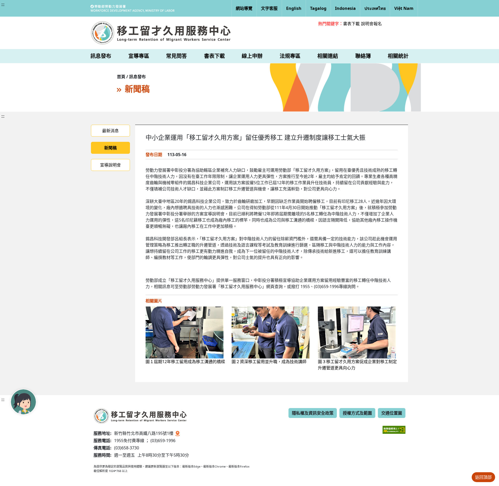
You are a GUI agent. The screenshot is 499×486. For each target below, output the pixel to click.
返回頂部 (483, 477)
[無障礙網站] (394, 426)
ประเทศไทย (375, 8)
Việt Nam (403, 8)
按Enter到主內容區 (47, 9)
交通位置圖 (391, 413)
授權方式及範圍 (357, 413)
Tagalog (318, 8)
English (293, 8)
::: (2, 4)
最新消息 (110, 131)
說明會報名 (371, 23)
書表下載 (351, 23)
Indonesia (345, 8)
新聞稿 (110, 148)
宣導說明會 (110, 165)
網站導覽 (244, 8)
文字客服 (269, 8)
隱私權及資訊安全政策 (312, 413)
